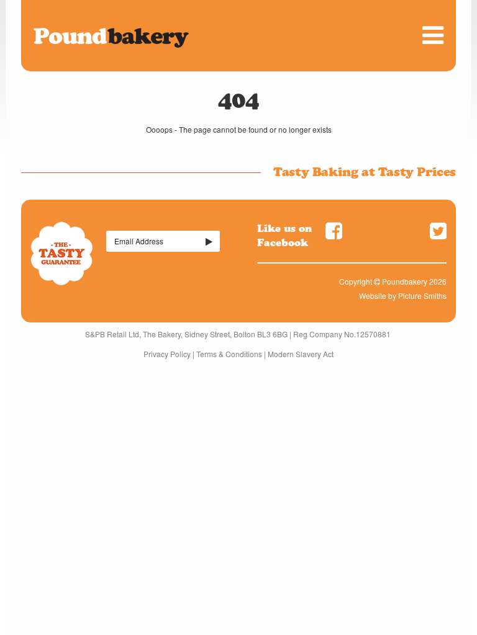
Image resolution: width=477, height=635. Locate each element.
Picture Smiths (422, 295)
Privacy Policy (167, 354)
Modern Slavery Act (301, 354)
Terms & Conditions (229, 354)
